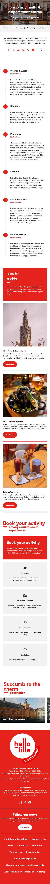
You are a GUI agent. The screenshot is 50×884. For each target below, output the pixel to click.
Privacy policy (33, 852)
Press (10, 845)
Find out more (15, 73)
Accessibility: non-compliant (19, 871)
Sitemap (41, 871)
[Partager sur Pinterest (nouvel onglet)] (28, 50)
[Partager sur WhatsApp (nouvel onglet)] (23, 50)
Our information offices (16, 839)
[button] (40, 50)
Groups (35, 839)
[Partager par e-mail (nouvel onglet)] (33, 50)
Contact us (22, 845)
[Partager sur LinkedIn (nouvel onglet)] (18, 50)
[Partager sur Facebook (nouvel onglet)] (9, 50)
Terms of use (15, 852)
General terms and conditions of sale (25, 865)
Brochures (37, 845)
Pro (44, 839)
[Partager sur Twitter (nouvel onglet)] (13, 50)
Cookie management (25, 858)
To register (25, 827)
